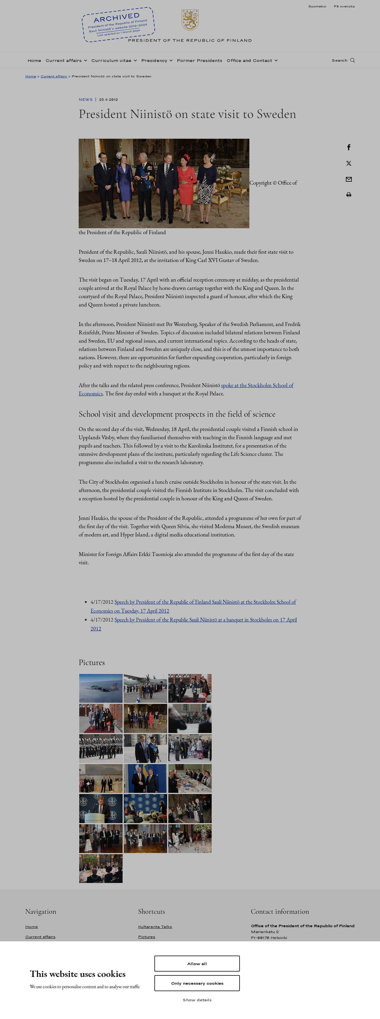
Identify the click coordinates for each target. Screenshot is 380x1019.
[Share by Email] (348, 179)
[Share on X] (348, 163)
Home (34, 60)
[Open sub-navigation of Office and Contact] (275, 59)
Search (339, 60)
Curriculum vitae (111, 60)
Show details (197, 999)
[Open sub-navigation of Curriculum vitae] (134, 59)
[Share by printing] (348, 195)
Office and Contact (249, 60)
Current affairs (63, 60)
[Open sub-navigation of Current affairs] (84, 59)
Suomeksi (317, 6)
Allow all (197, 963)
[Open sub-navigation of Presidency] (169, 59)
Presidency (154, 60)
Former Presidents (199, 60)
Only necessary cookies (197, 983)
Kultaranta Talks (155, 926)
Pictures (146, 936)
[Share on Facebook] (348, 147)
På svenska (344, 6)
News (86, 99)
